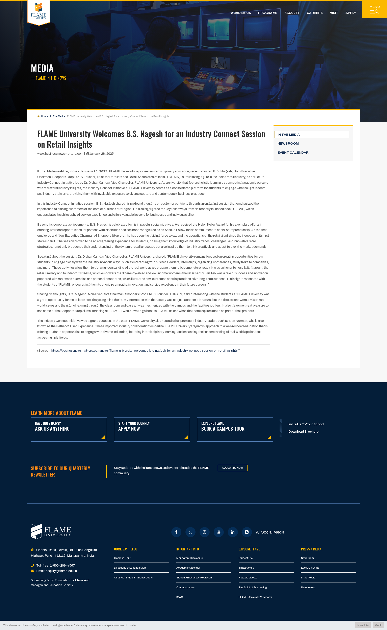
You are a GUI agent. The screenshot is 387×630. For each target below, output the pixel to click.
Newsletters (308, 587)
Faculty (292, 13)
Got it (378, 625)
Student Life (246, 558)
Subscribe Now (232, 467)
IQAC (179, 597)
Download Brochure (303, 431)
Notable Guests (248, 577)
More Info (363, 625)
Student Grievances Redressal (194, 577)
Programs (267, 13)
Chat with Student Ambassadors (133, 577)
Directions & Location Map (130, 567)
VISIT (334, 13)
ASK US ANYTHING (52, 426)
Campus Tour (122, 558)
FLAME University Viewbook (255, 597)
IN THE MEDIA (289, 135)
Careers (315, 13)
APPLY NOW (134, 426)
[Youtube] (218, 532)
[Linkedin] (232, 532)
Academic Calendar (188, 567)
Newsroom (307, 558)
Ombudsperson (185, 587)
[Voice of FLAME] (247, 532)
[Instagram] (204, 532)
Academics (241, 13)
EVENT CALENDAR (293, 152)
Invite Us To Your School (306, 424)
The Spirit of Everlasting (253, 587)
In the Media (308, 577)
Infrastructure (246, 567)
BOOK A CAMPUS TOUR (222, 426)
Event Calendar (310, 567)
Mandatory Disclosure (189, 558)
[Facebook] (176, 532)
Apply (350, 13)
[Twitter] (190, 532)
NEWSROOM (288, 143)
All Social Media (270, 532)
